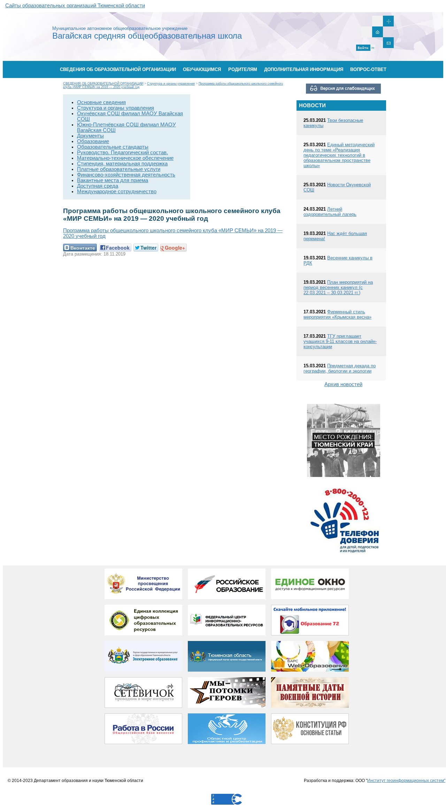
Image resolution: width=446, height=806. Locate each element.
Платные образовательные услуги (118, 169)
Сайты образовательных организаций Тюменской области (75, 5)
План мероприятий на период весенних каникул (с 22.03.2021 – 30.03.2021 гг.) (338, 287)
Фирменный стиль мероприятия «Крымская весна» (337, 314)
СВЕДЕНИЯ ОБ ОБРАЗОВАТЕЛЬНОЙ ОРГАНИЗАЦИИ (103, 83)
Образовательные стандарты (112, 147)
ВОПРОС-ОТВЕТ (368, 69)
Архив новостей (343, 384)
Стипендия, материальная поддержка (122, 163)
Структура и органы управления (171, 83)
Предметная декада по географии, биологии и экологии (339, 368)
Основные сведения (101, 102)
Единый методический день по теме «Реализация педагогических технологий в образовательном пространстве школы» (339, 155)
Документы (90, 136)
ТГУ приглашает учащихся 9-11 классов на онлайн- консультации (340, 341)
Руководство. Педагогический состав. (122, 152)
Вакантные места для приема (112, 180)
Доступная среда (97, 186)
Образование (93, 141)
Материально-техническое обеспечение (125, 158)
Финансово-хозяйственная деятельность (126, 175)
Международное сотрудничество (116, 191)
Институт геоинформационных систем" (406, 780)
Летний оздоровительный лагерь (329, 211)
